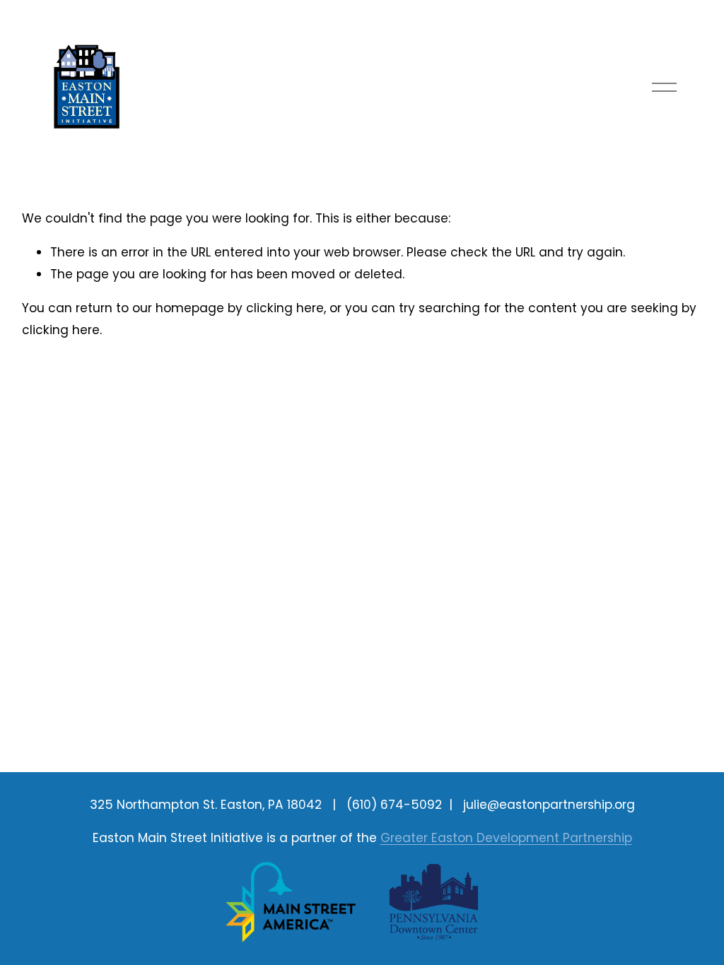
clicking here (285, 308)
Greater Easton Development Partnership (506, 837)
